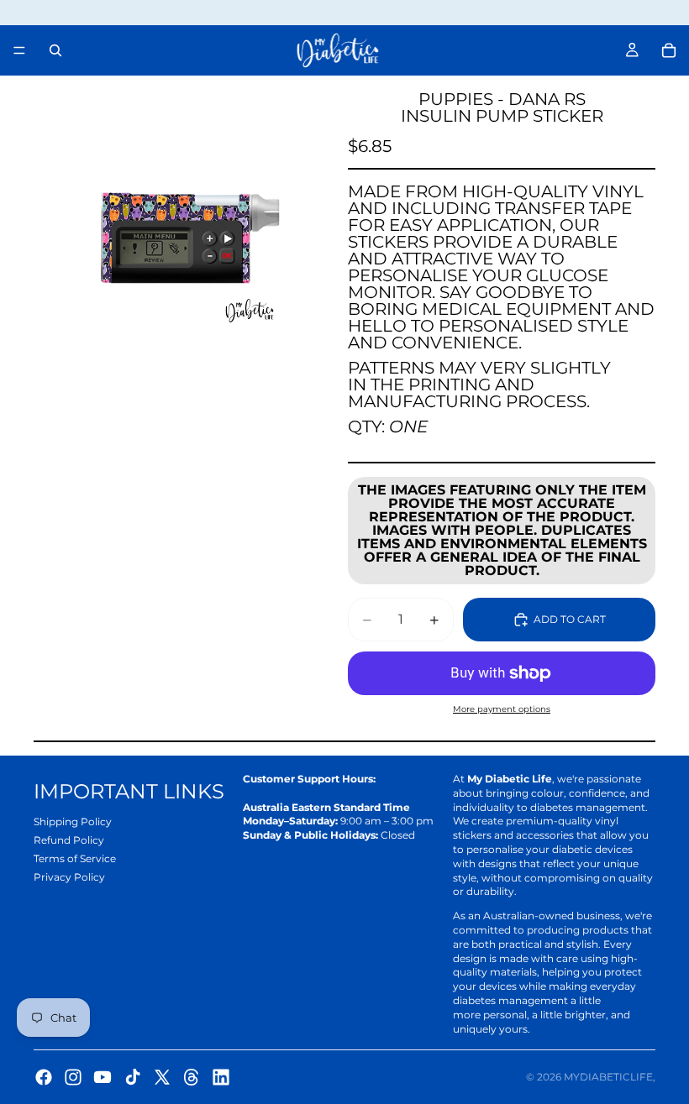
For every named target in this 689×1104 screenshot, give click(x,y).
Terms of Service (75, 858)
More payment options (501, 709)
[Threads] (191, 1077)
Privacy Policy (69, 877)
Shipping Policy (73, 821)
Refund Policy (69, 840)
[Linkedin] (221, 1077)
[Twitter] (162, 1077)
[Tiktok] (133, 1077)
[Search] (55, 50)
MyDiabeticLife (608, 1076)
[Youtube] (102, 1077)
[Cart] (668, 50)
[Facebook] (44, 1077)
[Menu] (19, 50)
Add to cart (570, 619)
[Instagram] (73, 1077)
